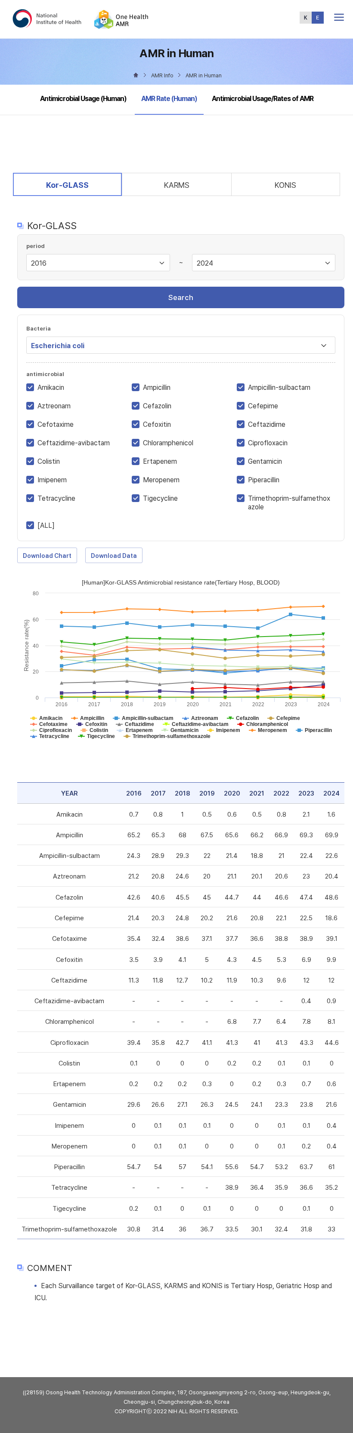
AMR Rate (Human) (169, 98)
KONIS (285, 185)
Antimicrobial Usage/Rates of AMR (262, 99)
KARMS (176, 185)
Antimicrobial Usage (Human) (83, 99)
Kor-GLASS (67, 185)
